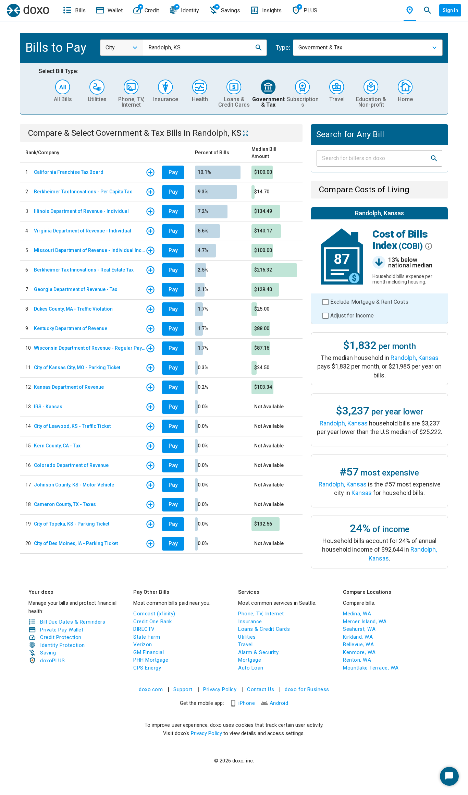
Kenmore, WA (359, 652)
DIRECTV (144, 629)
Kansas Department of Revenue (69, 387)
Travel (245, 644)
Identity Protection (62, 645)
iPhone (246, 703)
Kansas (362, 492)
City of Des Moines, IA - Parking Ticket (76, 543)
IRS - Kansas (48, 406)
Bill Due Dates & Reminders (72, 622)
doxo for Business (307, 689)
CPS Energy (147, 668)
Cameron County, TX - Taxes (65, 504)
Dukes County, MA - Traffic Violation (73, 309)
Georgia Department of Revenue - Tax (75, 289)
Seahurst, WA (359, 629)
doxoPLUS (52, 661)
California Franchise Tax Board (68, 172)
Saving (48, 653)
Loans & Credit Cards (264, 629)
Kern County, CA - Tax (57, 445)
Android (279, 703)
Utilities (247, 637)
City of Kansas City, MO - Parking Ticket (77, 367)
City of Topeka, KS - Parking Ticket (71, 524)
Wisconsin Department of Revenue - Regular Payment (90, 348)
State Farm (146, 637)
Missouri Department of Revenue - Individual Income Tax (90, 250)
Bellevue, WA (358, 644)
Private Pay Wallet (61, 630)
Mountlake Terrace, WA (371, 668)
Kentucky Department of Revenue (70, 328)
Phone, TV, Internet (261, 614)
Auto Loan (250, 668)
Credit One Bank (152, 621)
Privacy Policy (219, 689)
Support (183, 689)
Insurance (250, 621)
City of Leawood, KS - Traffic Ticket (72, 426)
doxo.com (151, 689)
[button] (259, 48)
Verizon (142, 644)
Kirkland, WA (358, 637)
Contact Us (260, 689)
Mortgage (249, 660)
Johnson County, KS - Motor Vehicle (74, 484)
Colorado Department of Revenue (71, 465)
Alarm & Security (258, 652)
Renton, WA (357, 660)
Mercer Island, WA (365, 621)
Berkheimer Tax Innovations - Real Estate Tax (84, 270)
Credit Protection (61, 637)
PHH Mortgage (150, 660)
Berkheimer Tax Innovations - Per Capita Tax (83, 191)
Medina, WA (357, 614)
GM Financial (148, 652)
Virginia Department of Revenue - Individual (82, 230)
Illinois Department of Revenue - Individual (81, 211)
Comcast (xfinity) (154, 614)
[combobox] (121, 47)
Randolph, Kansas (415, 357)
